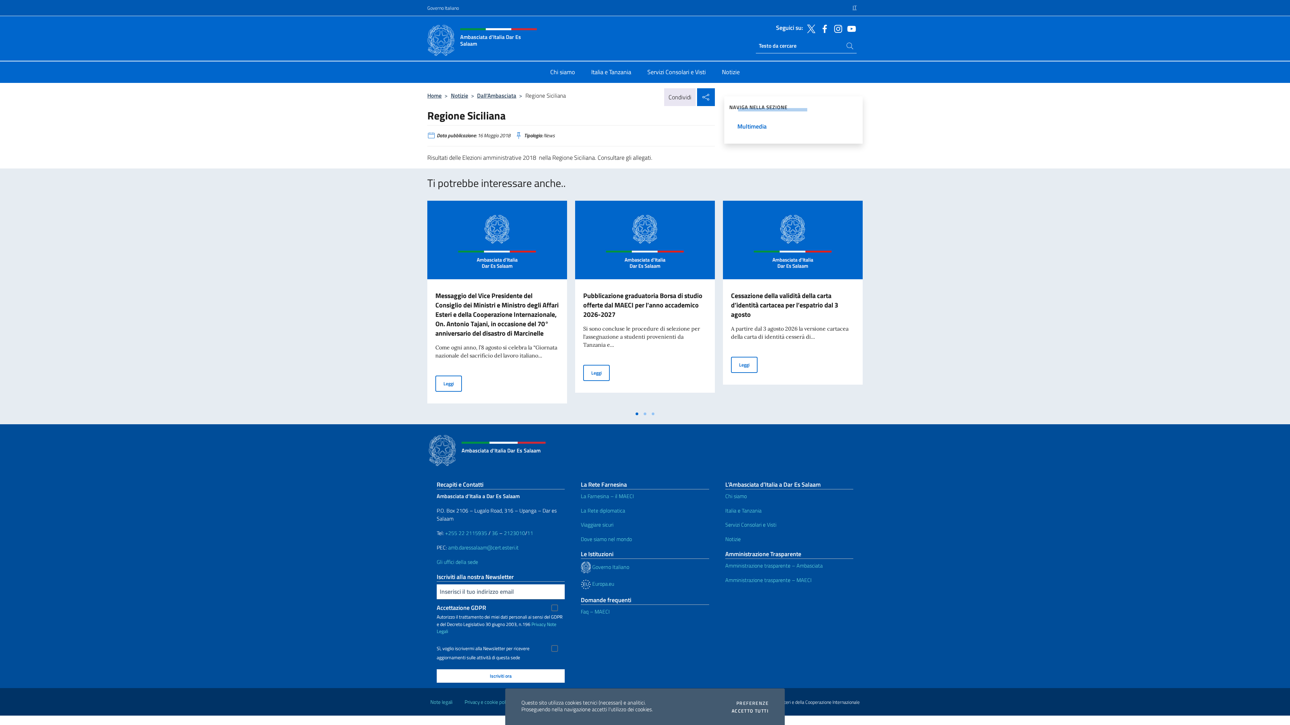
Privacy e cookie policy (488, 702)
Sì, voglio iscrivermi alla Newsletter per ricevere (483, 648)
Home (434, 95)
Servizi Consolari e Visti (750, 525)
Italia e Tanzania (743, 510)
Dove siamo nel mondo (606, 539)
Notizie (459, 95)
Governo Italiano (443, 7)
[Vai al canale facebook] (823, 28)
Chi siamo (736, 496)
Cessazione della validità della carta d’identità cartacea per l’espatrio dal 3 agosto (784, 305)
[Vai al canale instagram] (836, 28)
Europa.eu (602, 584)
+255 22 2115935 (466, 533)
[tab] (637, 414)
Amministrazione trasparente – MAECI (768, 580)
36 (494, 533)
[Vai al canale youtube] (850, 28)
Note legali (441, 702)
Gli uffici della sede (457, 562)
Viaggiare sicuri (597, 525)
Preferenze (752, 703)
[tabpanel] (497, 304)
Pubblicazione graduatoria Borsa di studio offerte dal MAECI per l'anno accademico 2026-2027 (642, 305)
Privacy (538, 624)
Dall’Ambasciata (496, 95)
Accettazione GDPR (461, 607)
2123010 (514, 533)
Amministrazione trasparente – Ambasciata (774, 566)
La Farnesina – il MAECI (607, 496)
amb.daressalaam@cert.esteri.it (483, 547)
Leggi (452, 383)
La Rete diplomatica (603, 510)
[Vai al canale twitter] (809, 28)
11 (530, 533)
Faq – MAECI (595, 612)
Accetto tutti (750, 711)
